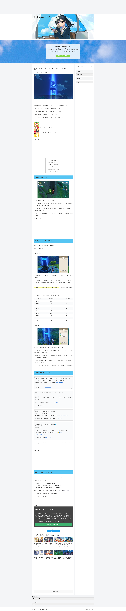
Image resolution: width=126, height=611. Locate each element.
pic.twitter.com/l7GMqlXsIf (40, 383)
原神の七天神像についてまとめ (53, 171)
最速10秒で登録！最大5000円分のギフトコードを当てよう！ (49, 132)
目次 (52, 160)
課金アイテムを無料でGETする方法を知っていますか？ (48, 127)
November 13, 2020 (49, 437)
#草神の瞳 (61, 382)
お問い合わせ (35, 609)
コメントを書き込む (53, 591)
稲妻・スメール (51, 167)
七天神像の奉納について (52, 162)
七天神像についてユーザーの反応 (54, 169)
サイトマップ (48, 609)
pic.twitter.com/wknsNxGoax (62, 415)
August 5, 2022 (54, 405)
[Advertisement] (29, 7)
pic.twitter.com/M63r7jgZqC (40, 434)
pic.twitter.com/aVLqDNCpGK (54, 402)
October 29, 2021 (59, 418)
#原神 (57, 382)
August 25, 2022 (48, 387)
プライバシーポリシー (41, 609)
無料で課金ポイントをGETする (53, 524)
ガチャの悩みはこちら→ (63, 55)
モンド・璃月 (51, 166)
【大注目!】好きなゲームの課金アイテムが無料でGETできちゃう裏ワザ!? (51, 122)
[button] (92, 66)
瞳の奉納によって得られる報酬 (53, 164)
